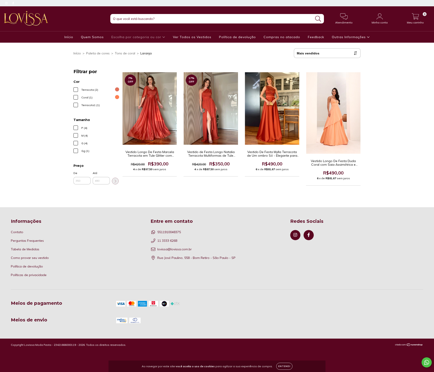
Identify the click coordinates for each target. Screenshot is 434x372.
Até (95, 173)
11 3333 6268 (167, 241)
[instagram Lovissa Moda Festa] (6, 3)
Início (68, 37)
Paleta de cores (98, 53)
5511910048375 (169, 232)
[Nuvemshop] (409, 345)
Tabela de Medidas (25, 249)
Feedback (316, 37)
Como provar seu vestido (30, 258)
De (75, 173)
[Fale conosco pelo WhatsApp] (427, 362)
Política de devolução (237, 37)
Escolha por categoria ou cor (136, 37)
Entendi (284, 366)
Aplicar (115, 181)
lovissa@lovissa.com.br (174, 249)
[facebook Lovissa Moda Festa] (13, 3)
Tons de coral (125, 53)
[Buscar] (318, 19)
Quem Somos (92, 37)
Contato (17, 232)
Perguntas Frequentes (27, 241)
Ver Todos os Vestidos (192, 37)
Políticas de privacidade (29, 275)
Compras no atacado (282, 37)
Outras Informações (349, 37)
